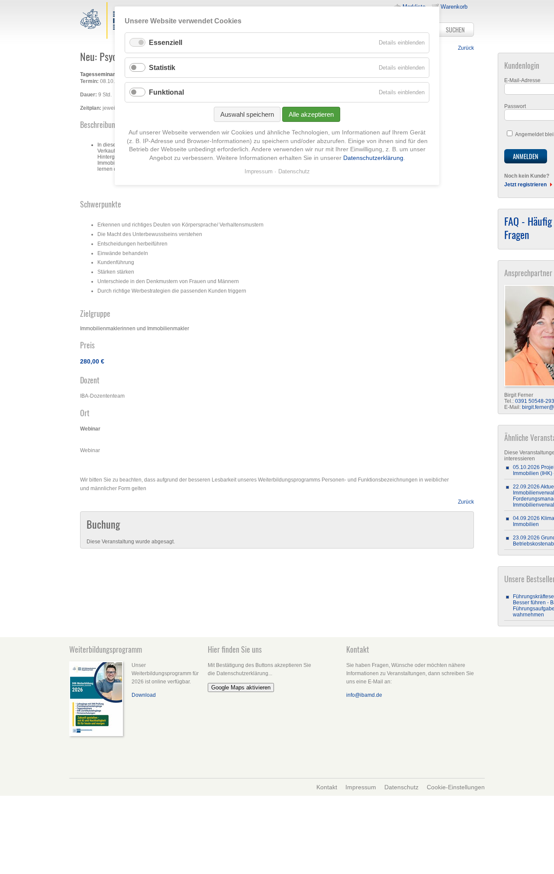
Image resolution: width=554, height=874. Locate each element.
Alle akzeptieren (311, 114)
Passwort (515, 106)
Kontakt (326, 787)
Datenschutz (401, 787)
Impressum (360, 787)
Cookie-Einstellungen (456, 787)
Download (144, 695)
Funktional (166, 92)
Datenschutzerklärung (373, 157)
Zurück (466, 48)
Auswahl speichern (247, 114)
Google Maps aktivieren (241, 687)
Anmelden (525, 156)
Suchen (455, 29)
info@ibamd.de (364, 695)
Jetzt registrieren (525, 185)
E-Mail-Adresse (522, 80)
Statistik (162, 67)
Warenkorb (454, 6)
